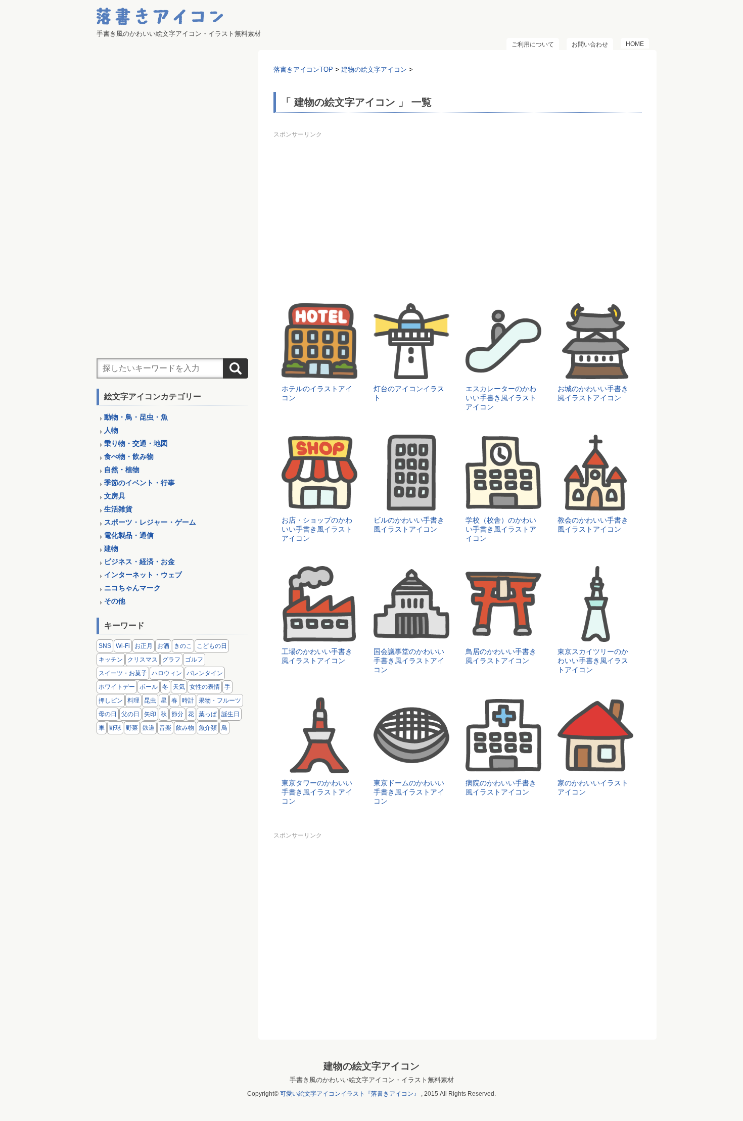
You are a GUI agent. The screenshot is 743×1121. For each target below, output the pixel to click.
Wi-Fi (123, 645)
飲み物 (185, 727)
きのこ (183, 645)
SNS (105, 645)
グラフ (171, 659)
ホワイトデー (117, 686)
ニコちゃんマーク (132, 588)
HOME (635, 44)
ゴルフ (194, 659)
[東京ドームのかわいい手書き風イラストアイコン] (411, 766)
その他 (114, 601)
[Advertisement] (457, 212)
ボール (149, 686)
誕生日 (230, 714)
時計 (188, 700)
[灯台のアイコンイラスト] (411, 371)
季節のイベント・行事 (139, 483)
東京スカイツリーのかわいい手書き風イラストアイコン (593, 660)
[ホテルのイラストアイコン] (319, 371)
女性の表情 (205, 686)
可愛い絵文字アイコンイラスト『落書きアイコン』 (350, 1093)
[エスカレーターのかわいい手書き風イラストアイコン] (503, 371)
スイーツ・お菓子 (123, 673)
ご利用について (533, 44)
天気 (179, 686)
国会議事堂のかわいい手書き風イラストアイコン (409, 660)
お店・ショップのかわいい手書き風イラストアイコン (317, 529)
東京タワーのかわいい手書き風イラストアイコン (317, 792)
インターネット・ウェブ (143, 575)
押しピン (111, 700)
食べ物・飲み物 (129, 456)
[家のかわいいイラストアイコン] (595, 766)
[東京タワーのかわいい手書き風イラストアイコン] (319, 766)
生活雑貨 (118, 509)
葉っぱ (208, 714)
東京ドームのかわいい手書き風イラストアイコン (409, 792)
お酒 (163, 645)
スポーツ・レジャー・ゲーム (150, 522)
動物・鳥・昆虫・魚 (136, 417)
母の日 (108, 714)
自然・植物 (122, 469)
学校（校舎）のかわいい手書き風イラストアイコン (501, 529)
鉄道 (149, 727)
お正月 (143, 645)
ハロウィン (167, 673)
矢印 (150, 714)
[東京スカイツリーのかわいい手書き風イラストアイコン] (595, 634)
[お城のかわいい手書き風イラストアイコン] (595, 371)
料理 (133, 700)
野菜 (132, 727)
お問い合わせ (590, 44)
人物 (111, 430)
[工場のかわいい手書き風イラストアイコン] (319, 634)
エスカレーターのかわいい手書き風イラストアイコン (501, 398)
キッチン (111, 659)
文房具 (114, 496)
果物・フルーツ (220, 700)
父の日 (130, 714)
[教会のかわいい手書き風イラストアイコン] (595, 503)
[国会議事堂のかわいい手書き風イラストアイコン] (411, 634)
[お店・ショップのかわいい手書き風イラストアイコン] (319, 503)
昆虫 (150, 700)
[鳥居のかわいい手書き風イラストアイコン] (503, 634)
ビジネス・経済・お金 (139, 561)
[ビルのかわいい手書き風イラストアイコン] (411, 503)
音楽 (165, 727)
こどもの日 (212, 645)
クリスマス (142, 659)
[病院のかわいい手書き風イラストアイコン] (503, 766)
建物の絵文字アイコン (371, 1066)
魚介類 (208, 727)
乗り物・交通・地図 (136, 443)
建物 (111, 548)
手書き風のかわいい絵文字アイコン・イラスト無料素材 (372, 1080)
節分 (177, 714)
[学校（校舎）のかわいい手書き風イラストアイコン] (503, 503)
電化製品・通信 (129, 535)
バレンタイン (205, 673)
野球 (115, 727)
